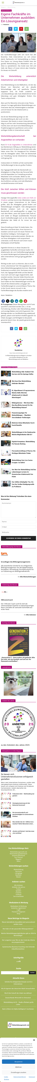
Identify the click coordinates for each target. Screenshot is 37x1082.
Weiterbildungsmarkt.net (18, 852)
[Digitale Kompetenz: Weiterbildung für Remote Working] (6, 446)
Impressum (32, 1077)
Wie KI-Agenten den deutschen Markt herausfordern (18, 988)
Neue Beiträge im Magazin (18, 918)
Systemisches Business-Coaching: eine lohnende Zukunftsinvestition (18, 948)
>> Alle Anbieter (30, 615)
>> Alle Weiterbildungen (27, 577)
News (18, 861)
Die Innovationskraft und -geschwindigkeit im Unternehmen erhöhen (22, 814)
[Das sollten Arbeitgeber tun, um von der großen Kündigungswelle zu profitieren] (6, 486)
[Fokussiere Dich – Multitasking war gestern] (6, 796)
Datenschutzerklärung (20, 1077)
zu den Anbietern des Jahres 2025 (15, 745)
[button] (34, 1040)
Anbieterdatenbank (18, 855)
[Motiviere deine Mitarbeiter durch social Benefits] (6, 427)
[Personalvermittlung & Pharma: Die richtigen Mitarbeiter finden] (6, 455)
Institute (18, 894)
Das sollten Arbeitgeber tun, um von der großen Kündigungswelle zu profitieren (23, 484)
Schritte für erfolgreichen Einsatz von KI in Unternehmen (18, 983)
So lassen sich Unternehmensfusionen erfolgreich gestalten (17, 776)
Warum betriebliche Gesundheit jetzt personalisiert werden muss (18, 923)
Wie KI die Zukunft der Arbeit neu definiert (18, 993)
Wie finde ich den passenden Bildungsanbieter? (18, 929)
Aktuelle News (18, 978)
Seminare (18, 871)
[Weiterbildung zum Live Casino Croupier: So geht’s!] (6, 464)
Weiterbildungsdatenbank (18, 854)
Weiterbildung (6, 10)
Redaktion (6, 24)
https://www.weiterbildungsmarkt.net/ (18, 353)
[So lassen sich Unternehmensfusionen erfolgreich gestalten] (18, 763)
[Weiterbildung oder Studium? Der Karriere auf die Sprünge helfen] (6, 376)
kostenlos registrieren (18, 908)
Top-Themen (18, 857)
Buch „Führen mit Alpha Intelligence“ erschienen (18, 1009)
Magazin (3, 7)
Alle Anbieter (18, 885)
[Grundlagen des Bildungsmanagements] (4, 558)
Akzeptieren (18, 1062)
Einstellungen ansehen (18, 1072)
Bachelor (18, 875)
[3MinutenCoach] (4, 596)
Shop (18, 913)
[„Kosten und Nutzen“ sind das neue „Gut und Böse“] (6, 833)
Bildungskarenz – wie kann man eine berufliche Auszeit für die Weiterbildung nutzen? (22, 405)
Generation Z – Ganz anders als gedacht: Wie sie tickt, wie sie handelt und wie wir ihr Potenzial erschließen (18, 659)
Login (18, 910)
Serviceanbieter (18, 896)
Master (18, 877)
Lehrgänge (18, 873)
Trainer (18, 889)
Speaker (18, 891)
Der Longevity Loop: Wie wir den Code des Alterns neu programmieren (18, 941)
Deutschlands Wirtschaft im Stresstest (18, 998)
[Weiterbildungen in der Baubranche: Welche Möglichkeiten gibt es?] (6, 436)
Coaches (18, 893)
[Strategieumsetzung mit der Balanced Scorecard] (6, 805)
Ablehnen (18, 1067)
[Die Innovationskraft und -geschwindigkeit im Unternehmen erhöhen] (6, 815)
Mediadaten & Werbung (18, 906)
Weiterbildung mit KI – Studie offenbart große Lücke (18, 1003)
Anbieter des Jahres (18, 887)
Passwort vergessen (18, 912)
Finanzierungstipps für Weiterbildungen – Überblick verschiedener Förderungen (21, 415)
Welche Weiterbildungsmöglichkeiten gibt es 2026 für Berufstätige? (18, 934)
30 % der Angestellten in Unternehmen (18, 145)
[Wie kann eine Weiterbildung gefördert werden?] (6, 385)
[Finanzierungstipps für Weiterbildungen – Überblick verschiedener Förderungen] (6, 417)
